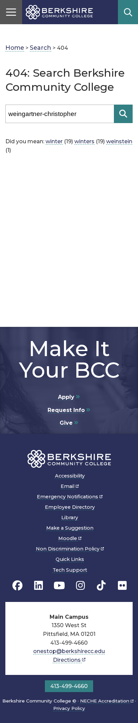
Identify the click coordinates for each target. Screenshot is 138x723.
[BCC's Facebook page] (17, 586)
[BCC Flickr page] (122, 586)
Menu (11, 12)
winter (54, 141)
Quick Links (70, 559)
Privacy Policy (69, 708)
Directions (67, 660)
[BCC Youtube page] (59, 586)
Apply (66, 397)
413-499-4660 (69, 686)
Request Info (66, 410)
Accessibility (70, 476)
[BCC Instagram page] (80, 586)
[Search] (123, 114)
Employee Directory (70, 507)
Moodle (68, 538)
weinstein (119, 141)
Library (69, 518)
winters (84, 141)
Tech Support (70, 570)
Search (128, 12)
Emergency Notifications (68, 497)
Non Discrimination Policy (68, 549)
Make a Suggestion (69, 528)
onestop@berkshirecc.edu (69, 651)
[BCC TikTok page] (101, 586)
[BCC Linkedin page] (38, 586)
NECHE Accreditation (105, 700)
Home (14, 47)
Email (68, 486)
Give (66, 423)
